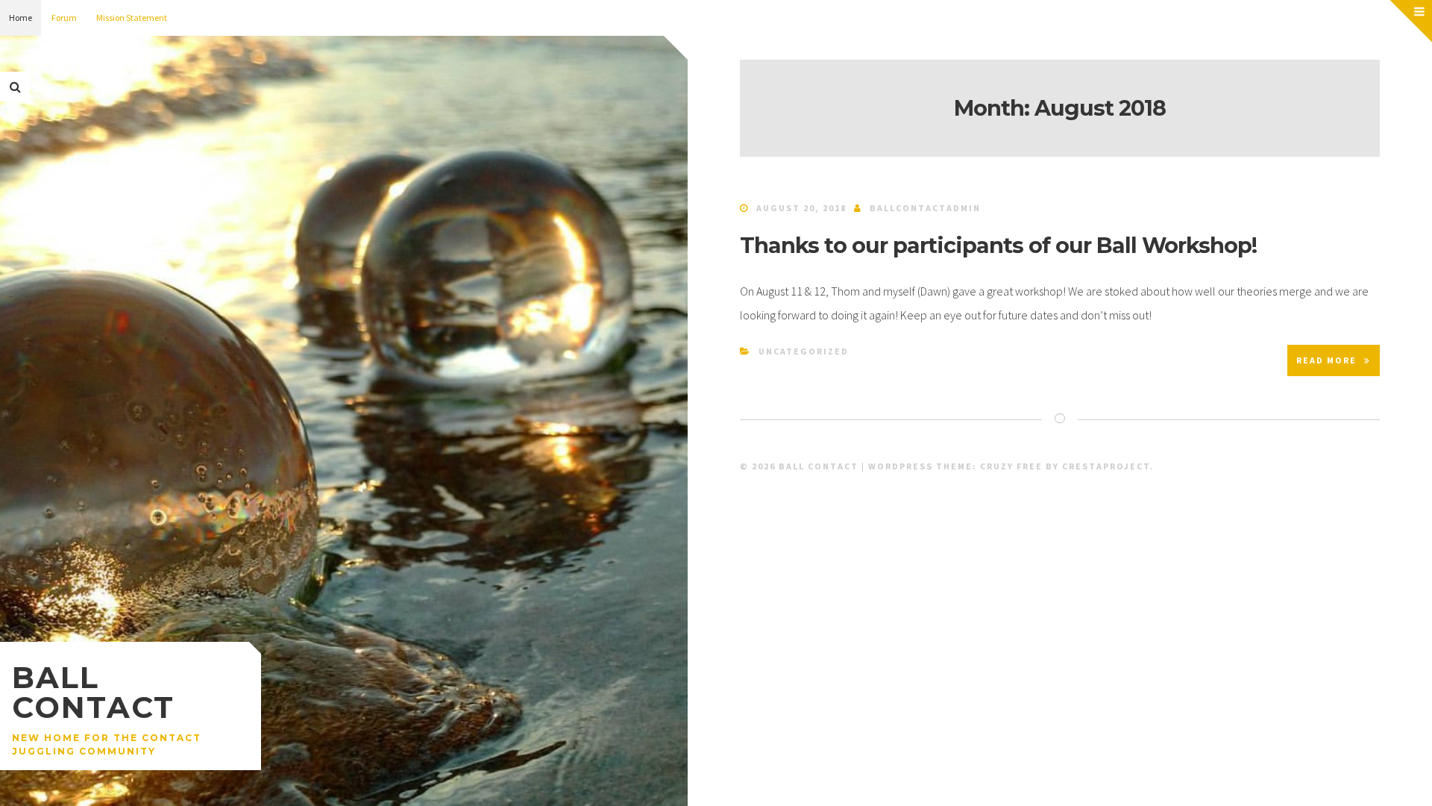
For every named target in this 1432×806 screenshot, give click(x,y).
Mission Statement (131, 17)
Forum (64, 17)
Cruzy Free (1011, 466)
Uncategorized (804, 351)
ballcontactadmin (925, 207)
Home (20, 17)
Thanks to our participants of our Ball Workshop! (998, 245)
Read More (1326, 360)
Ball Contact (93, 692)
